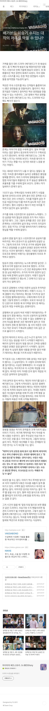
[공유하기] (9, 567)
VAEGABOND (11, 533)
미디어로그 (23, 6)
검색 (39, 5)
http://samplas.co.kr (13, 530)
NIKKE (8, 550)
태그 (12, 6)
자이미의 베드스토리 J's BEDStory (17, 665)
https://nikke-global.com (14, 547)
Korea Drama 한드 (24, 577)
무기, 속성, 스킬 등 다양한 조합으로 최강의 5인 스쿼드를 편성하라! (17, 555)
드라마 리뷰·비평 (11, 577)
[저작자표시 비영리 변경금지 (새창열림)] (29, 567)
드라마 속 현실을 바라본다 (10, 673)
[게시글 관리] (12, 567)
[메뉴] (44, 4)
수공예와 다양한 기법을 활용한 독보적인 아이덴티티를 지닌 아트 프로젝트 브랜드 (17, 538)
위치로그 (36, 6)
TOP (44, 703)
